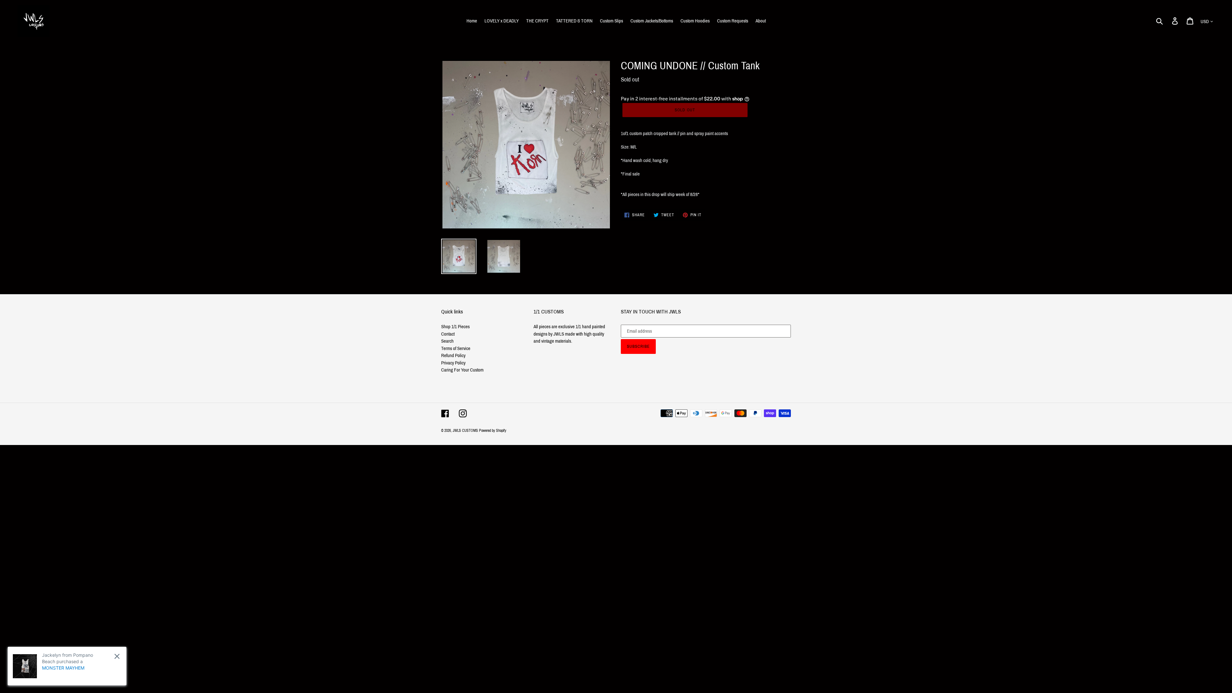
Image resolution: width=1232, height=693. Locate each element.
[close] (117, 656)
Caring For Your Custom (462, 369)
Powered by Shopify (492, 430)
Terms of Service (455, 348)
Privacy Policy (453, 362)
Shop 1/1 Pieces (455, 326)
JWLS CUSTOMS (465, 430)
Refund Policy (453, 355)
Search (447, 341)
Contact (448, 334)
